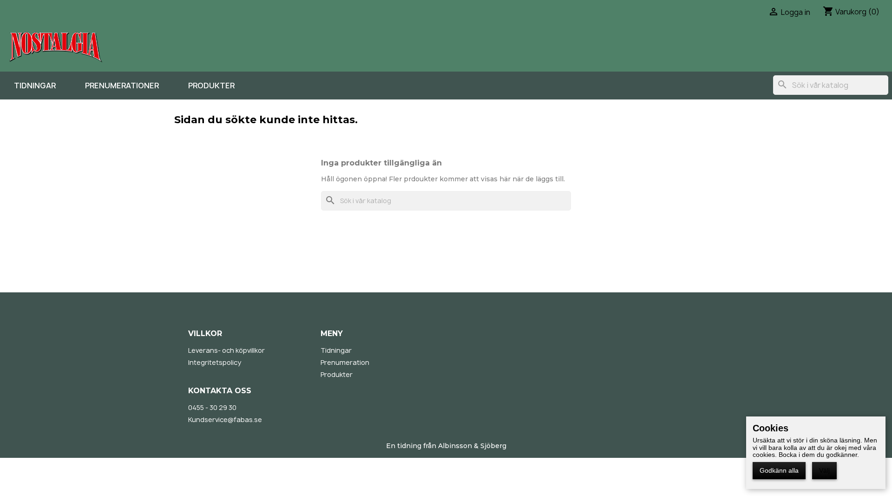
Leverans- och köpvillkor (226, 350)
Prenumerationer (122, 85)
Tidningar (35, 85)
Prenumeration (345, 362)
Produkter (211, 85)
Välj (824, 470)
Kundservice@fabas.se (225, 419)
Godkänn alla (779, 470)
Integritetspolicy (214, 362)
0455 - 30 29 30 (212, 407)
